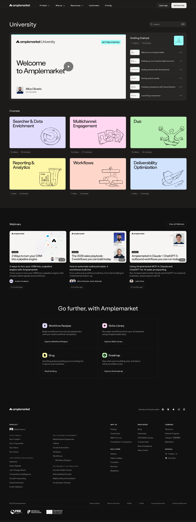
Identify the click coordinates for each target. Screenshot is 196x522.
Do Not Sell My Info (179, 503)
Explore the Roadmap (114, 371)
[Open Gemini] (173, 409)
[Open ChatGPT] (162, 409)
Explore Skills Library (114, 341)
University (23, 24)
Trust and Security (158, 503)
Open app (163, 5)
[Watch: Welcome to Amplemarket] (68, 66)
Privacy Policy (95, 503)
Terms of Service (113, 503)
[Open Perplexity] (184, 409)
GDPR (129, 503)
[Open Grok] (178, 409)
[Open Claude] (168, 409)
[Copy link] (63, 234)
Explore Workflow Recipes (56, 341)
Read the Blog (51, 371)
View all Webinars (176, 224)
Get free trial (179, 5)
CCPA (141, 503)
